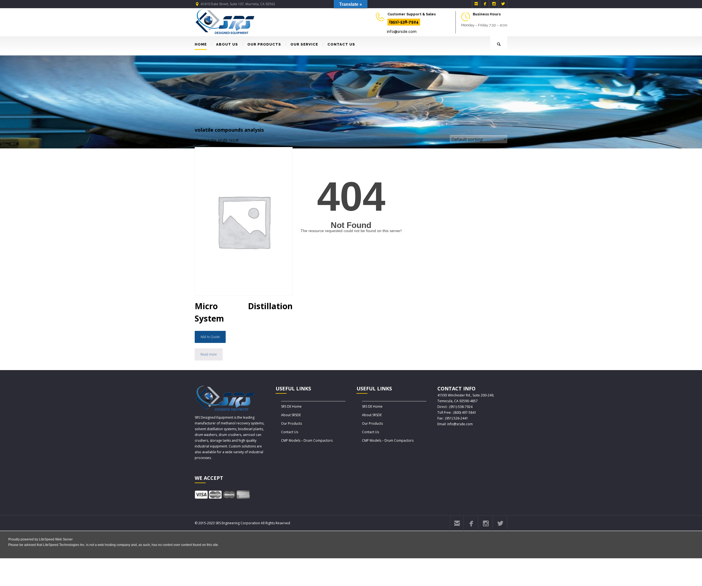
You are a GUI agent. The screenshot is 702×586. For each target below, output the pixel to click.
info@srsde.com (402, 31)
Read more (208, 354)
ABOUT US (227, 44)
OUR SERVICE (304, 44)
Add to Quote (210, 336)
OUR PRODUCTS (264, 44)
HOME (201, 44)
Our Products (291, 423)
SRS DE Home (291, 406)
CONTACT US (341, 44)
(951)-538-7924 (403, 22)
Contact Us (289, 432)
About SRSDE (291, 415)
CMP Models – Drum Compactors (307, 440)
